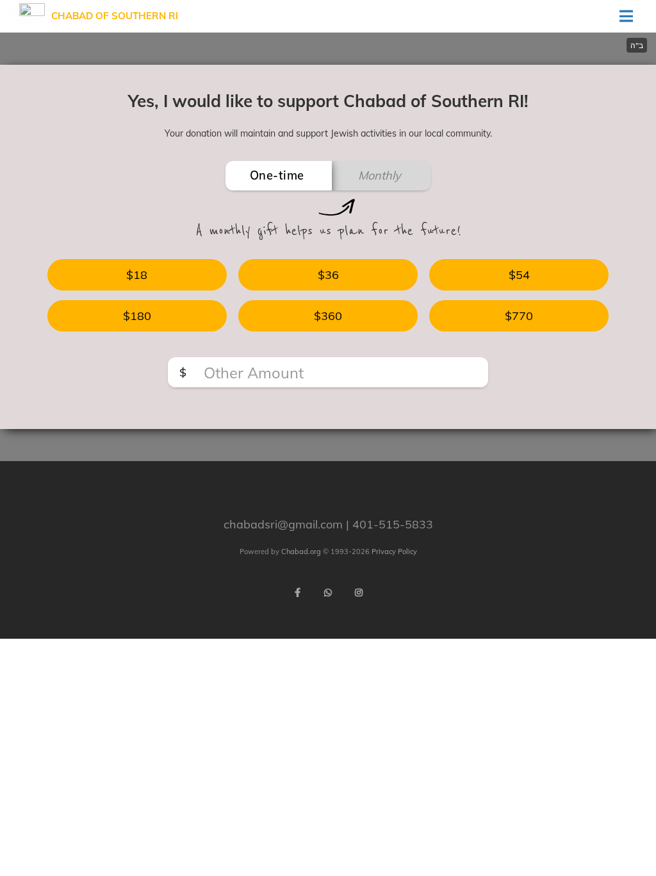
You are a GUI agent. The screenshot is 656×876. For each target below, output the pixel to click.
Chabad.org (301, 551)
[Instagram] (359, 592)
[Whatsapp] (328, 592)
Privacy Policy (394, 551)
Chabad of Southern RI (114, 16)
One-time (277, 175)
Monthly (379, 175)
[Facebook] (297, 592)
